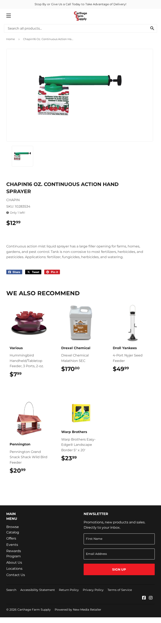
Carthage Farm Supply (34, 609)
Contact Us (15, 575)
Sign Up (119, 569)
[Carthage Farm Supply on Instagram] (151, 598)
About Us (14, 562)
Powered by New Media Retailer (78, 609)
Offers (11, 538)
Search (11, 590)
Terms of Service (120, 590)
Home (10, 39)
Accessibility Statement (37, 590)
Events (12, 545)
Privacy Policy (93, 590)
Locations (14, 569)
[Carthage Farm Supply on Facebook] (144, 598)
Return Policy (69, 590)
